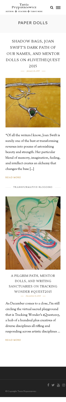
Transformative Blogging (33, 187)
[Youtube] (58, 385)
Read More (13, 177)
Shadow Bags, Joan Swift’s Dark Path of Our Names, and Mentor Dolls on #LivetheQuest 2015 (33, 54)
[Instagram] (63, 385)
